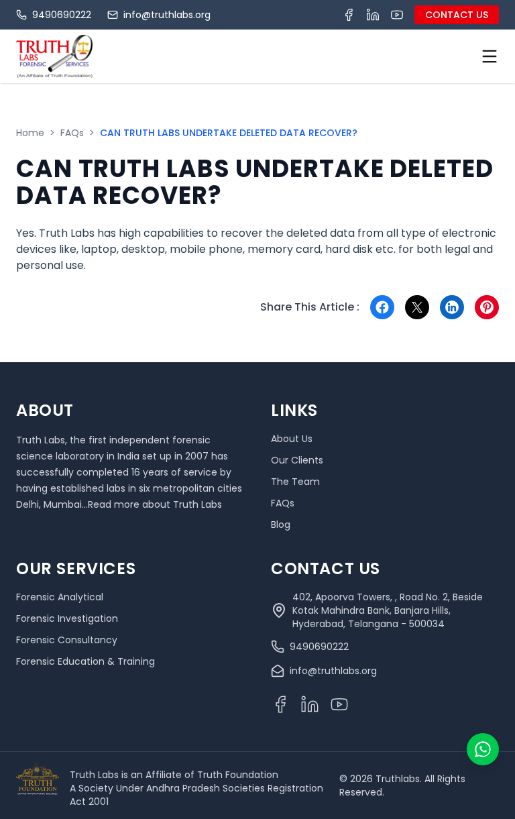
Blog (280, 524)
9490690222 (61, 14)
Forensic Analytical (59, 597)
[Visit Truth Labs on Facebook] (348, 14)
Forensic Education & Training (85, 661)
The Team (295, 481)
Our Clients (297, 460)
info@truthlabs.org (167, 14)
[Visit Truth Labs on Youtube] (397, 14)
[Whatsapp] (483, 749)
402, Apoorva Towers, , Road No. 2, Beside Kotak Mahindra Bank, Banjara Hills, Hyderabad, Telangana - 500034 (387, 610)
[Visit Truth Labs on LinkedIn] (373, 14)
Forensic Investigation (67, 618)
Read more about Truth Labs (155, 504)
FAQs (72, 133)
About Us (291, 438)
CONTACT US (456, 14)
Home (30, 133)
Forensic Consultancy (66, 640)
